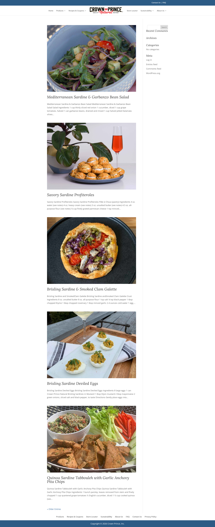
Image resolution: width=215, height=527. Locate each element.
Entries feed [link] (151, 64)
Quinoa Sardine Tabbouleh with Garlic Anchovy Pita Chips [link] (88, 479)
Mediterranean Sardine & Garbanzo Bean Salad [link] (88, 97)
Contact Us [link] (156, 3)
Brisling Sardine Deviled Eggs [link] (72, 383)
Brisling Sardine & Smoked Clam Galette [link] (82, 289)
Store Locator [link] (132, 11)
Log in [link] (149, 60)
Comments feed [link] (153, 68)
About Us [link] (160, 11)
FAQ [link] (164, 3)
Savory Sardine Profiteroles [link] (70, 194)
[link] (106, 10)
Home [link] (50, 11)
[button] (164, 27)
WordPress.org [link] (153, 73)
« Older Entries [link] (54, 509)
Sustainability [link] (146, 11)
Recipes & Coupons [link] (76, 11)
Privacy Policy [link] (150, 516)
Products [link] (59, 11)
